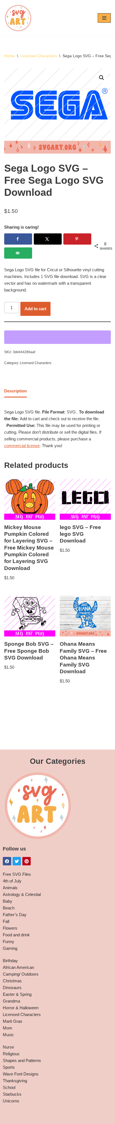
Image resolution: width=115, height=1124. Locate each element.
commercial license (22, 445)
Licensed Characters (38, 56)
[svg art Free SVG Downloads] (18, 18)
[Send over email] (18, 253)
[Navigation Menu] (104, 18)
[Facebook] (7, 861)
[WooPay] (57, 337)
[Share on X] (48, 239)
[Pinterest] (26, 861)
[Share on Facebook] (18, 239)
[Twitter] (17, 861)
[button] (102, 78)
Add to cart (35, 308)
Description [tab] (15, 391)
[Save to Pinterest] (77, 239)
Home (9, 56)
